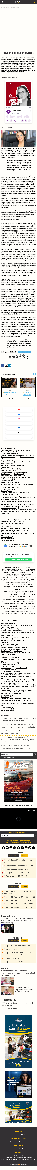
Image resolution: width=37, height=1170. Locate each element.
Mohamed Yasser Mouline (10, 511)
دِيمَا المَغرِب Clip (11, 949)
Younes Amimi (6, 538)
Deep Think (26, 398)
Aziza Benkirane (6, 477)
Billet (4, 398)
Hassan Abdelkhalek (8, 501)
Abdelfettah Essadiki (8, 452)
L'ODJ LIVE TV (18, 1149)
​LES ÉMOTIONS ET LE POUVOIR (10, 393)
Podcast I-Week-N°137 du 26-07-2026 (20, 897)
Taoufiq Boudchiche (8, 533)
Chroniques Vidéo (9, 400)
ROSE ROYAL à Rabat (9, 1009)
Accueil (3, 7)
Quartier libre (31, 398)
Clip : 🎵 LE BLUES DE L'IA (14, 962)
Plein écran (32, 810)
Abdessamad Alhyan (8, 457)
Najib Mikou (5, 523)
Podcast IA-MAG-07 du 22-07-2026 (19, 904)
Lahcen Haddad (6, 506)
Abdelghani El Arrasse (8, 453)
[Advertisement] (17, 29)
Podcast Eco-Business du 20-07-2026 (20, 900)
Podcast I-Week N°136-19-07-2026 (18, 907)
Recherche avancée (7, 757)
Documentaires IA (28, 400)
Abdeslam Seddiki (7, 455)
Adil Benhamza (6, 462)
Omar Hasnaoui (6, 525)
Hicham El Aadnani (7, 504)
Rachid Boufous (6, 528)
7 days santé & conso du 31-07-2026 (20, 866)
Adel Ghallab (5, 460)
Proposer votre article (18, 1142)
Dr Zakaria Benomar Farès (10, 496)
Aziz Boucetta (6, 472)
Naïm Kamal (5, 521)
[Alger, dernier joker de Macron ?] (18, 130)
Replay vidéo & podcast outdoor (18, 400)
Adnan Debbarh (6, 464)
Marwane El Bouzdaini (8, 508)
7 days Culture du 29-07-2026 (17, 872)
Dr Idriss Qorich (6, 491)
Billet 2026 (7, 398)
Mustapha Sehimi (7, 520)
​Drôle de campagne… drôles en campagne (27, 394)
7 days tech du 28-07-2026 (16, 876)
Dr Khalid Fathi (6, 492)
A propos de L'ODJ (18, 1135)
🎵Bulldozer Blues (12, 958)
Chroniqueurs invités (15, 7)
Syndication (23, 1165)
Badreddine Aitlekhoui (9, 482)
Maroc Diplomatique (24, 352)
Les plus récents (14, 855)
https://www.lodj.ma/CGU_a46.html (18, 842)
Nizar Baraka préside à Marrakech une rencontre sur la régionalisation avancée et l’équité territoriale (18, 973)
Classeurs (24, 855)
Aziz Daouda (5, 474)
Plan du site (13, 1165)
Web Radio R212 (18, 1155)
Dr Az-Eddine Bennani (8, 487)
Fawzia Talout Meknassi (9, 499)
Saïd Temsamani (7, 530)
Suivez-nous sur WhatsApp (18, 560)
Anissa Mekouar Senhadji (9, 469)
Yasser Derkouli (6, 537)
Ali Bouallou (5, 465)
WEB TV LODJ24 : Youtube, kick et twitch (18, 805)
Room (7, 7)
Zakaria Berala (6, 540)
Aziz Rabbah (5, 475)
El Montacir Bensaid (8, 498)
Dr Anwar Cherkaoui (8, 484)
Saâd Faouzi (5, 526)
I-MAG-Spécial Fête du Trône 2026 (19, 869)
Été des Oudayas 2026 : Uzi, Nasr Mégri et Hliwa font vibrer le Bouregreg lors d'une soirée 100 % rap (17, 920)
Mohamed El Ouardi (8, 509)
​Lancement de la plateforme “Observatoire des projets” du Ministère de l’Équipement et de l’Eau (25, 989)
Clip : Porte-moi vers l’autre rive (17, 946)
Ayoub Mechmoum (7, 470)
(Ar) (30, 530)
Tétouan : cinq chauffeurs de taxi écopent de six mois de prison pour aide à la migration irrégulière (18, 739)
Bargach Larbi (6, 481)
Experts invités (20, 398)
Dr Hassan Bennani (7, 489)
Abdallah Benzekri (7, 448)
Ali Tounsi (4, 467)
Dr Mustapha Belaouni (9, 494)
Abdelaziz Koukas (7, 450)
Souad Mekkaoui (7, 532)
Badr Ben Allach (6, 479)
